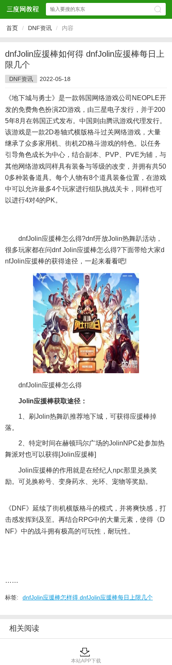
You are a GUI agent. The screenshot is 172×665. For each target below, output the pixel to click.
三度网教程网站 (22, 9)
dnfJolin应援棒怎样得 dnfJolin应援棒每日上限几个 (88, 597)
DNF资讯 (40, 28)
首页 (12, 28)
